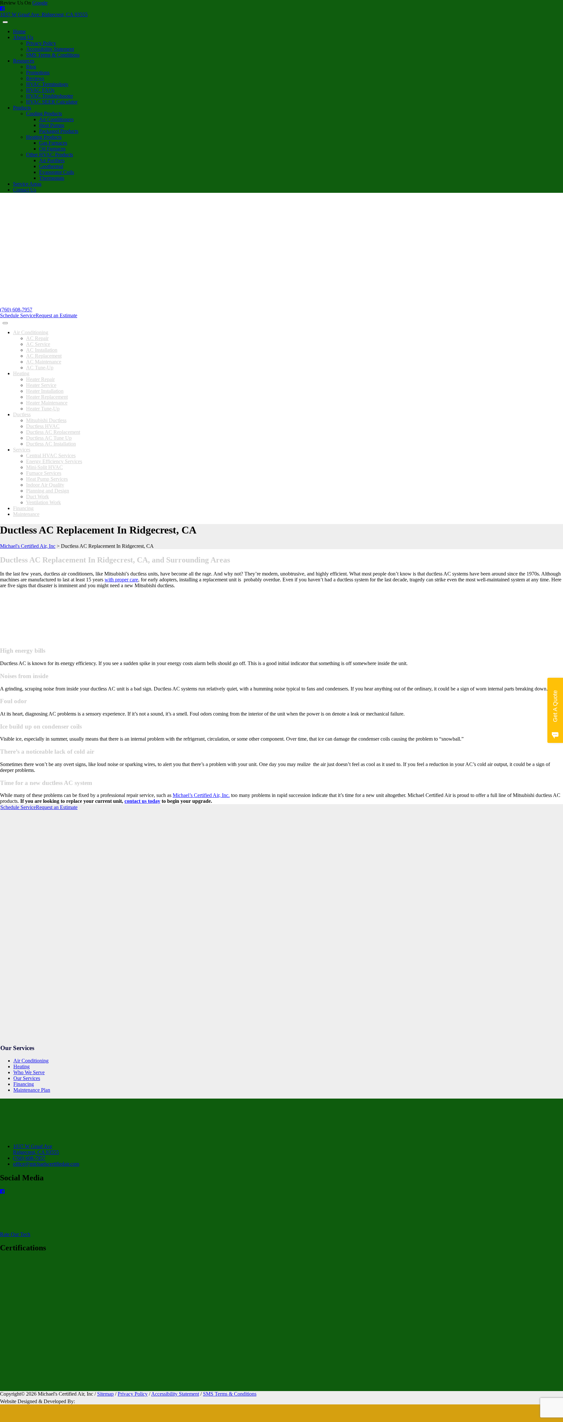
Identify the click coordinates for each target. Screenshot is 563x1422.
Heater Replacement (47, 397)
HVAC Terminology (47, 84)
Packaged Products (58, 131)
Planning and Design (47, 490)
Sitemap (105, 1394)
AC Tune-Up (39, 367)
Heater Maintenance (46, 402)
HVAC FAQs (40, 90)
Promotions (38, 72)
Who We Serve (29, 1072)
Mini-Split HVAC (44, 467)
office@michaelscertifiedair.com (46, 1164)
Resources (23, 61)
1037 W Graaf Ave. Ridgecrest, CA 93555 (44, 14)
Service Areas (27, 184)
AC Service (38, 344)
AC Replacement (44, 356)
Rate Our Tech (15, 1234)
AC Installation (41, 350)
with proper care (121, 579)
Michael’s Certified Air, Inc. (201, 795)
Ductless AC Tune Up (49, 438)
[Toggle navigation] (5, 22)
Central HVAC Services (51, 455)
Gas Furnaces (53, 143)
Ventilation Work (43, 502)
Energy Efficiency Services (54, 461)
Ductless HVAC (43, 426)
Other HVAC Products (49, 154)
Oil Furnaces (52, 148)
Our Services (26, 1078)
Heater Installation (45, 391)
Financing (23, 508)
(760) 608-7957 (16, 309)
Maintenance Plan (31, 1090)
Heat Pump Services (47, 479)
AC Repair (37, 338)
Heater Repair (40, 379)
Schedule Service (18, 315)
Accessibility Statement (50, 49)
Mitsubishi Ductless (46, 420)
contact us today (142, 801)
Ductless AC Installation (51, 444)
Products (22, 107)
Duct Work (37, 496)
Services (21, 449)
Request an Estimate (56, 315)
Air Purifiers (52, 160)
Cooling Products (44, 113)
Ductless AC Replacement (53, 432)
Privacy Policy (41, 43)
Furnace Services (43, 473)
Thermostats (51, 178)
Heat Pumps (51, 125)
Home (19, 31)
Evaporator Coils (56, 172)
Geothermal (51, 166)
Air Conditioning (30, 332)
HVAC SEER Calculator (52, 102)
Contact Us (24, 189)
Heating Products (44, 137)
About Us (23, 37)
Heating (21, 373)
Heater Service (41, 385)
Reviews (35, 78)
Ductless (22, 414)
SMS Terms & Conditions (52, 55)
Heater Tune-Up (43, 408)
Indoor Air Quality (45, 485)
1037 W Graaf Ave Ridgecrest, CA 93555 (36, 1149)
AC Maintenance (43, 361)
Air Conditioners (56, 119)
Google (40, 3)
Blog (31, 66)
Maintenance (26, 514)
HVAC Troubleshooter (49, 96)
